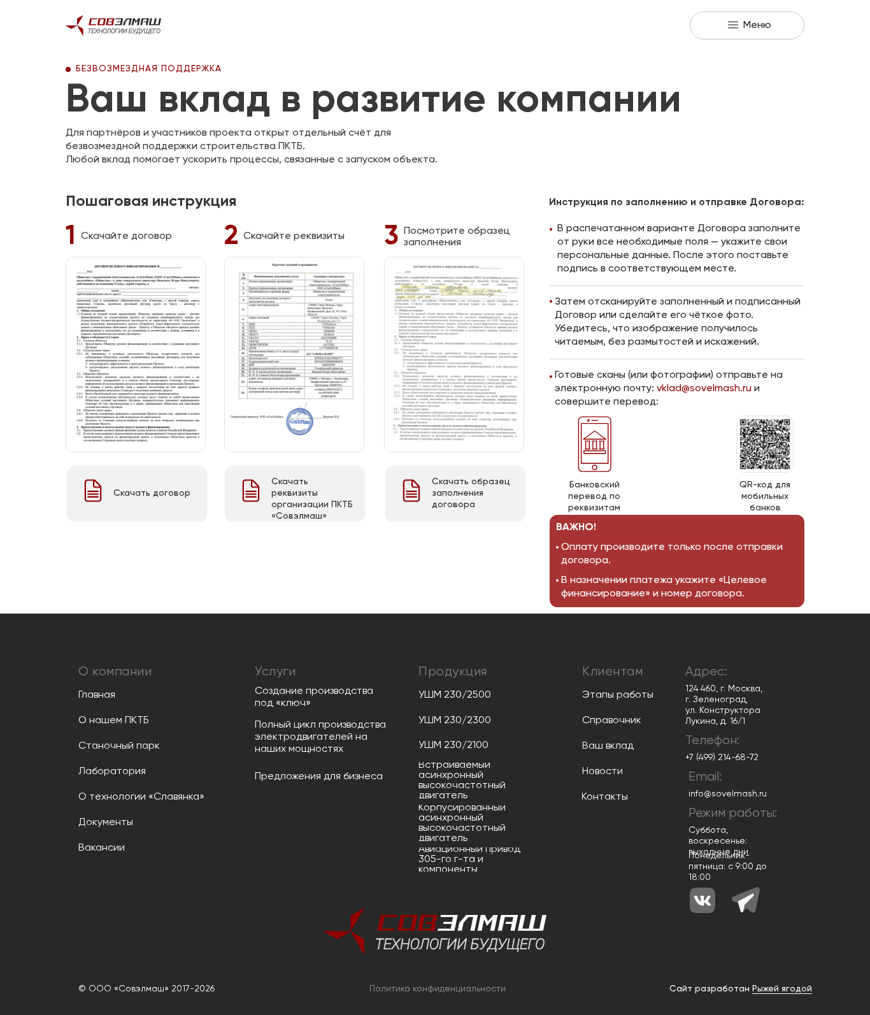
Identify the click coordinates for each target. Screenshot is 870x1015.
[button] (747, 25)
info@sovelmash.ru (727, 793)
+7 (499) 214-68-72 (722, 757)
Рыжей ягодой (782, 988)
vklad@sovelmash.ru (704, 389)
